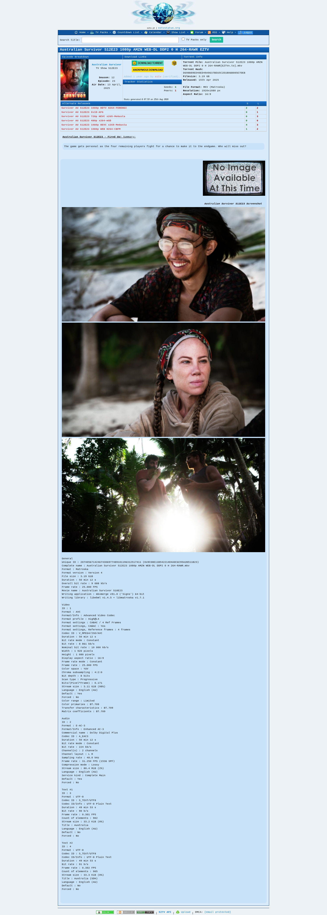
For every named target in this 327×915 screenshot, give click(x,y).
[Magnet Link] (174, 65)
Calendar (155, 32)
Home (82, 32)
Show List (179, 32)
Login (248, 32)
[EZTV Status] (145, 913)
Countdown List (128, 32)
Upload (185, 912)
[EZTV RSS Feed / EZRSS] (126, 913)
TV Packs (101, 32)
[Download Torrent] (148, 65)
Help (230, 32)
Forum (199, 32)
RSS (214, 32)
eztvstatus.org (169, 28)
